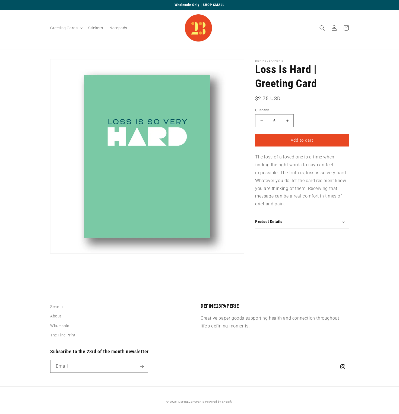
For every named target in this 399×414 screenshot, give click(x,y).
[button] (66, 28)
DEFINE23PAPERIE (191, 401)
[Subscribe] (142, 366)
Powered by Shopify (219, 401)
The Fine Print (62, 335)
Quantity (262, 110)
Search (56, 306)
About (55, 316)
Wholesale (59, 325)
